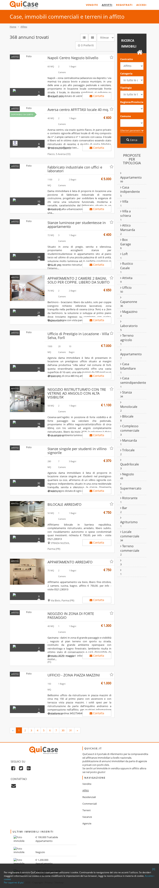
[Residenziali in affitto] (120, 560)
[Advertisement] (131, 609)
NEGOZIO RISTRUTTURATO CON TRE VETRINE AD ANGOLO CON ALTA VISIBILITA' (77, 393)
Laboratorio (129, 326)
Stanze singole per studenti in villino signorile (77, 450)
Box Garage (125, 242)
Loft (124, 254)
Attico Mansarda (127, 227)
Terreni (86, 810)
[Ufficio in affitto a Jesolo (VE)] (27, 673)
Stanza (126, 392)
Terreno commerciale (129, 548)
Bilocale (127, 416)
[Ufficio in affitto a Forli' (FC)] (27, 332)
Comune (125, 116)
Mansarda (129, 440)
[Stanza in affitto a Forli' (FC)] (27, 221)
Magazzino (129, 312)
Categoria (126, 73)
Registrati (124, 5)
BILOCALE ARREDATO (64, 504)
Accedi (141, 5)
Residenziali (89, 797)
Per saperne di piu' (14, 882)
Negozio (127, 474)
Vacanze (87, 817)
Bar (124, 508)
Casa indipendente (130, 189)
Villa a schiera (125, 213)
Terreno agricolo (127, 337)
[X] (153, 869)
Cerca (133, 140)
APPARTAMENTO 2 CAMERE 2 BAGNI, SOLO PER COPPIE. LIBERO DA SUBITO (79, 280)
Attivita (126, 278)
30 (63, 730)
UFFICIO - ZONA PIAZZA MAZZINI (74, 675)
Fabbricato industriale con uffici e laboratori (75, 169)
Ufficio (126, 287)
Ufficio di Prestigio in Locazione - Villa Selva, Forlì (78, 335)
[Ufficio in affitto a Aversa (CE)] (27, 108)
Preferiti (87, 45)
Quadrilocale (129, 464)
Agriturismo (129, 522)
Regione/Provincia (131, 102)
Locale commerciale (129, 534)
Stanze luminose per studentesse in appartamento (77, 224)
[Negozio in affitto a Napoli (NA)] (27, 56)
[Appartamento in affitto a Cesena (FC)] (27, 288)
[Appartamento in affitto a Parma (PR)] (27, 572)
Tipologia (126, 87)
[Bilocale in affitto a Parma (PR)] (27, 514)
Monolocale (128, 407)
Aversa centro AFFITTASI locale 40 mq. (78, 109)
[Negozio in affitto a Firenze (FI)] (27, 612)
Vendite (92, 5)
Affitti (107, 5)
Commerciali (89, 803)
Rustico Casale (126, 265)
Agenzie (86, 823)
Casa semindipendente (133, 380)
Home (13, 26)
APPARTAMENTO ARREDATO (70, 562)
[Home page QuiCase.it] (24, 5)
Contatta (98, 96)
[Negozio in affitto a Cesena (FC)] (27, 399)
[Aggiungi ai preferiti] (111, 57)
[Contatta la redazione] (13, 785)
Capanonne (128, 302)
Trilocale (128, 450)
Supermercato (130, 488)
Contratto (126, 59)
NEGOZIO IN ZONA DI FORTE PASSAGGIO (71, 615)
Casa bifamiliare (128, 366)
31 (70, 730)
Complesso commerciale (129, 428)
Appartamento (131, 177)
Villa (124, 201)
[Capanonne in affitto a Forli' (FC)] (27, 166)
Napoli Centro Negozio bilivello (73, 57)
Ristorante (129, 498)
